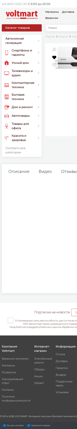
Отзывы (69, 172)
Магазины (52, 11)
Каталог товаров (17, 27)
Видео (45, 172)
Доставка (68, 11)
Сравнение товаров (40, 425)
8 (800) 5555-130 (15, 4)
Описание (18, 172)
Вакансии (51, 18)
